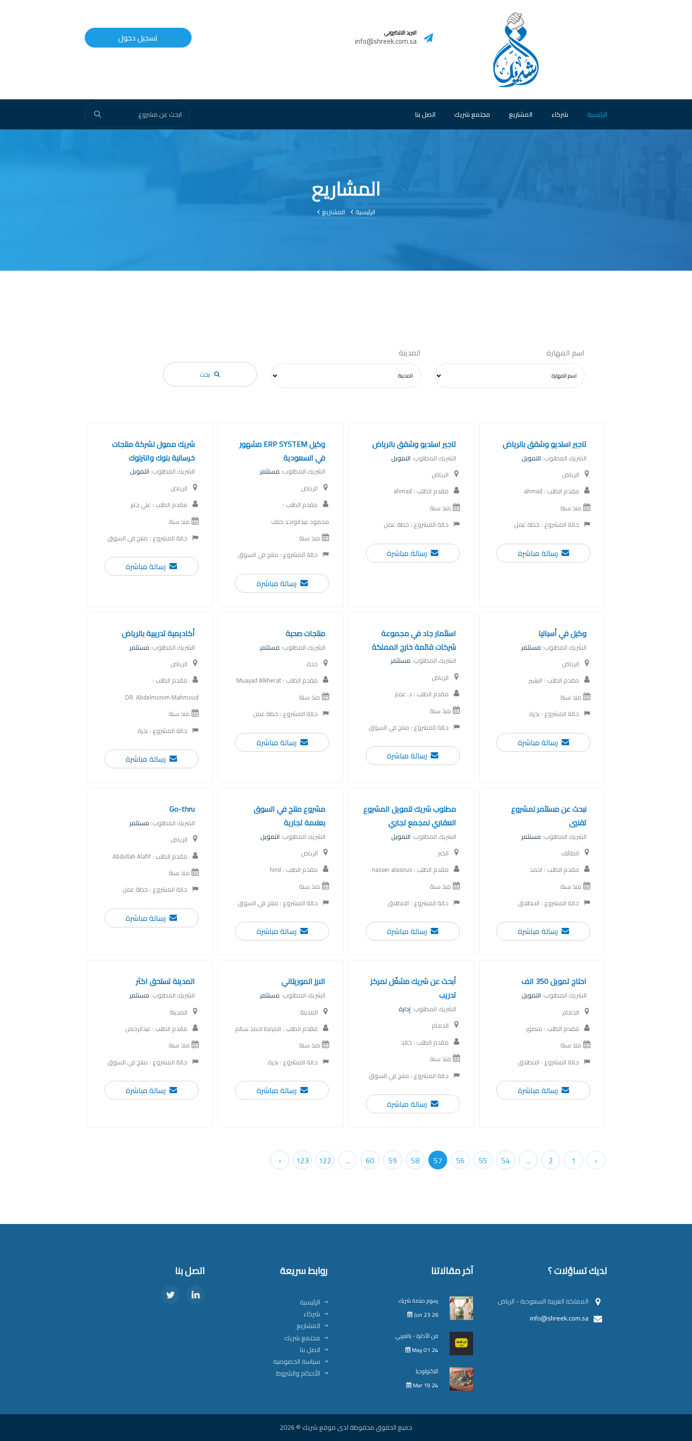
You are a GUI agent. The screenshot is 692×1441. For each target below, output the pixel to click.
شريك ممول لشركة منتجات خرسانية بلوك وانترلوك (153, 451)
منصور (534, 1028)
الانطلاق (528, 903)
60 (370, 1160)
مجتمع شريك (472, 114)
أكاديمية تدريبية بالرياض (158, 633)
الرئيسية (597, 114)
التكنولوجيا (427, 1371)
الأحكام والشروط (298, 1373)
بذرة (534, 713)
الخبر (443, 853)
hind (275, 869)
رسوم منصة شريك (418, 1300)
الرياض (570, 474)
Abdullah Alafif (132, 856)
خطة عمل (526, 524)
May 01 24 (424, 1349)
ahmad (533, 491)
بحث (205, 374)
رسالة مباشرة (538, 553)
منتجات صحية (305, 633)
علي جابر (140, 504)
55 (483, 1160)
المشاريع (520, 114)
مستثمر (270, 471)
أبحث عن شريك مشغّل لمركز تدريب (413, 988)
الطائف (570, 853)
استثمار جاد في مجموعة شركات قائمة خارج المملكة (414, 640)
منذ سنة (570, 508)
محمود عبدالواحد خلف (300, 521)
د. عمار (403, 694)
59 (392, 1160)
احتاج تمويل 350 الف (554, 981)
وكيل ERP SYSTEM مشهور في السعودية (282, 451)
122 (325, 1160)
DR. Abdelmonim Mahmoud (162, 697)
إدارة (404, 1009)
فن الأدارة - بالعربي (416, 1335)
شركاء (559, 114)
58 (415, 1160)
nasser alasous (392, 869)
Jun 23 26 (425, 1314)
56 (460, 1160)
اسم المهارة (566, 353)
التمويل (531, 458)
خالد (406, 1042)
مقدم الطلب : (561, 491)
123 (302, 1160)
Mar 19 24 (424, 1385)
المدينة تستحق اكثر (165, 981)
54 (505, 1160)
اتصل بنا (425, 114)
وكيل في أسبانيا (563, 633)
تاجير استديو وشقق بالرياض (545, 444)
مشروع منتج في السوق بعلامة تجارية (289, 815)
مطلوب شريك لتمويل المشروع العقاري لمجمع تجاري (409, 815)
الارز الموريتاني (303, 981)
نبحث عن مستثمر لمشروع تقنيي (549, 815)
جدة (312, 664)
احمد (536, 869)
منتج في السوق (258, 554)
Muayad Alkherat (258, 680)
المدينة (410, 353)
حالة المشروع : (560, 524)
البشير (535, 680)
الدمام (570, 1012)
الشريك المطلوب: (565, 458)
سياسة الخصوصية (296, 1361)
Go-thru (182, 809)
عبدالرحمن (138, 1028)
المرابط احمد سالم (258, 1028)
